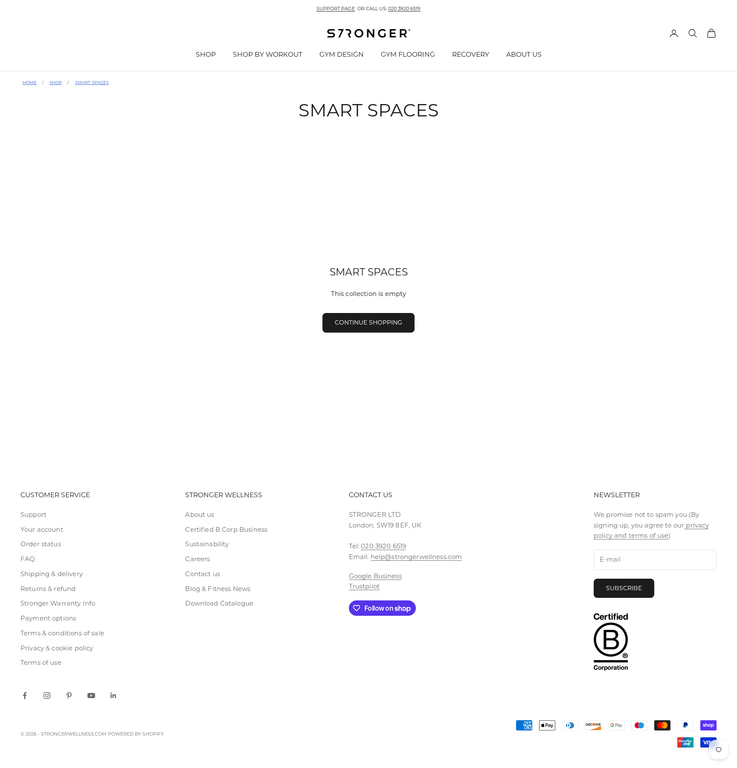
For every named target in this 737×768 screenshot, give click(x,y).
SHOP (206, 54)
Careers (197, 559)
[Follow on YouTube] (91, 695)
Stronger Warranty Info (57, 603)
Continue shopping (368, 322)
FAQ (27, 559)
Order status (40, 544)
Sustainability (207, 544)
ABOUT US (524, 54)
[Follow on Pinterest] (69, 695)
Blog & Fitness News (217, 589)
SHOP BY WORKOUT (267, 54)
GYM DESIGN (341, 54)
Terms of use (40, 662)
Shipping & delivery (51, 574)
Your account (41, 529)
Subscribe (624, 588)
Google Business (375, 576)
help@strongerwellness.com (416, 557)
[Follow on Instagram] (47, 695)
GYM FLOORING (408, 54)
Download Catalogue (219, 603)
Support (33, 514)
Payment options (48, 618)
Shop (55, 82)
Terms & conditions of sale (62, 633)
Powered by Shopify (136, 734)
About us (199, 514)
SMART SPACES (92, 82)
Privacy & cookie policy (56, 648)
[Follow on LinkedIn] (113, 695)
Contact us (202, 574)
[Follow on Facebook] (24, 695)
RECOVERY (470, 54)
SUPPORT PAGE (335, 9)
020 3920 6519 (404, 9)
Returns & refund (47, 589)
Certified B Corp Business (226, 529)
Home (30, 82)
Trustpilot (364, 586)
